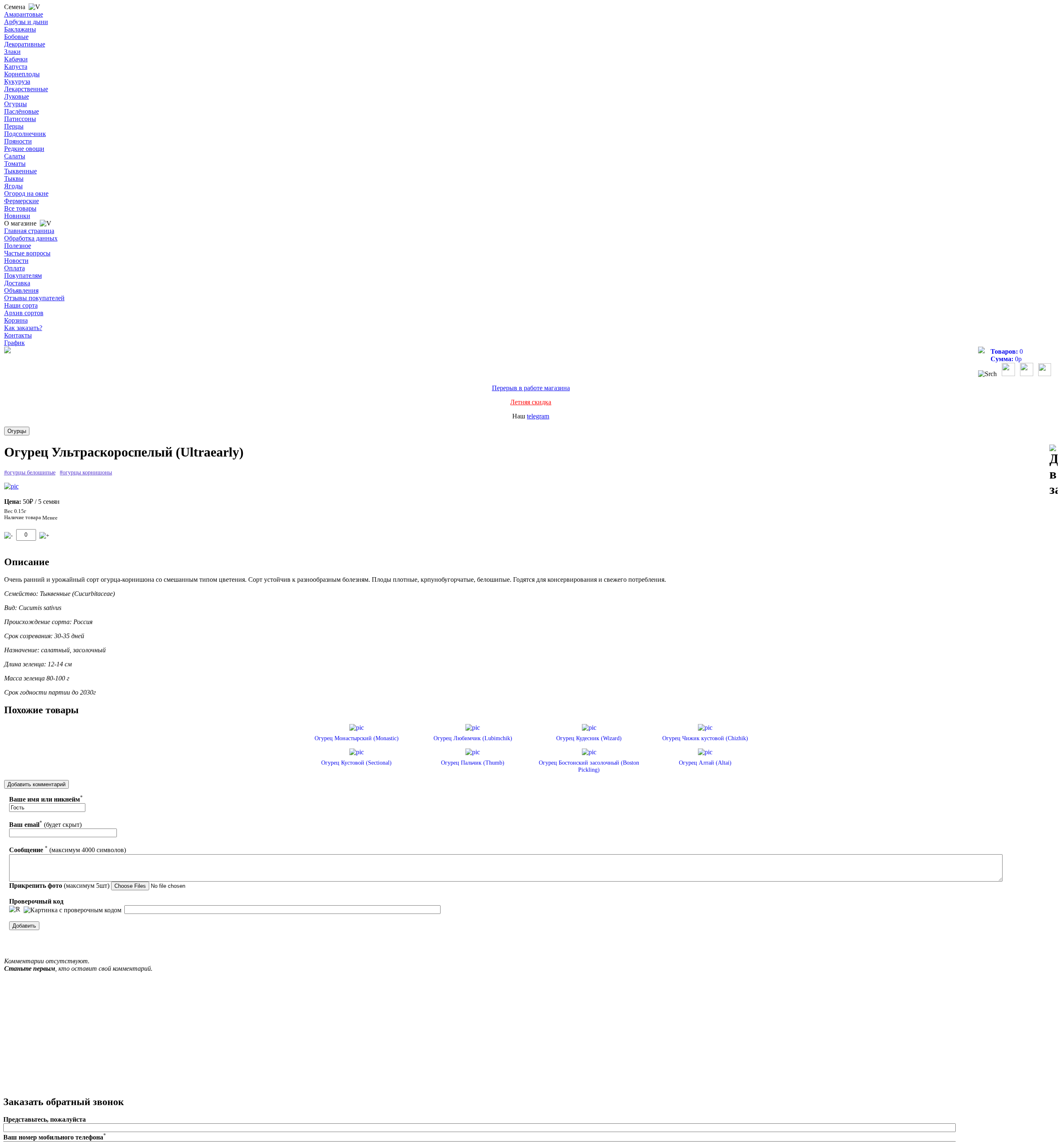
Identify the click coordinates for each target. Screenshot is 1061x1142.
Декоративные (24, 44)
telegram (538, 416)
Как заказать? (23, 327)
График (14, 342)
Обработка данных (31, 238)
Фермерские (21, 200)
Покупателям (23, 275)
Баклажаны (20, 29)
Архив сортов (24, 312)
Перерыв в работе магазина (531, 387)
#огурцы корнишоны (86, 472)
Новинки (17, 215)
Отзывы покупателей (34, 297)
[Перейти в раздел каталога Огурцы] (16, 431)
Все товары (20, 208)
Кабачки (16, 59)
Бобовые (16, 36)
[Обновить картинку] (14, 909)
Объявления (21, 290)
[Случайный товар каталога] (1044, 373)
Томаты (15, 163)
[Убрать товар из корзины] (8, 535)
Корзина (16, 320)
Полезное (17, 245)
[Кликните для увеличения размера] (11, 486)
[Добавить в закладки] (1053, 471)
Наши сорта (21, 305)
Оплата (14, 268)
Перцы (14, 126)
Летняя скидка (530, 402)
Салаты (14, 156)
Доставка (17, 283)
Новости (16, 260)
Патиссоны (20, 118)
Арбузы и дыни (26, 21)
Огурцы (15, 103)
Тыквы (14, 178)
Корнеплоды (22, 74)
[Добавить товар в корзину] (44, 535)
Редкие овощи (24, 148)
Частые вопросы (27, 253)
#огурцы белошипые (30, 472)
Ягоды (13, 186)
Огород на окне (26, 193)
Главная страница (29, 230)
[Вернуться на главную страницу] (7, 351)
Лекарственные (26, 88)
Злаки (12, 51)
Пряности (18, 141)
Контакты (18, 335)
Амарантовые (23, 14)
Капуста (15, 66)
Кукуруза (17, 81)
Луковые (16, 96)
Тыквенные (20, 171)
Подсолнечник (25, 133)
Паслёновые (21, 111)
